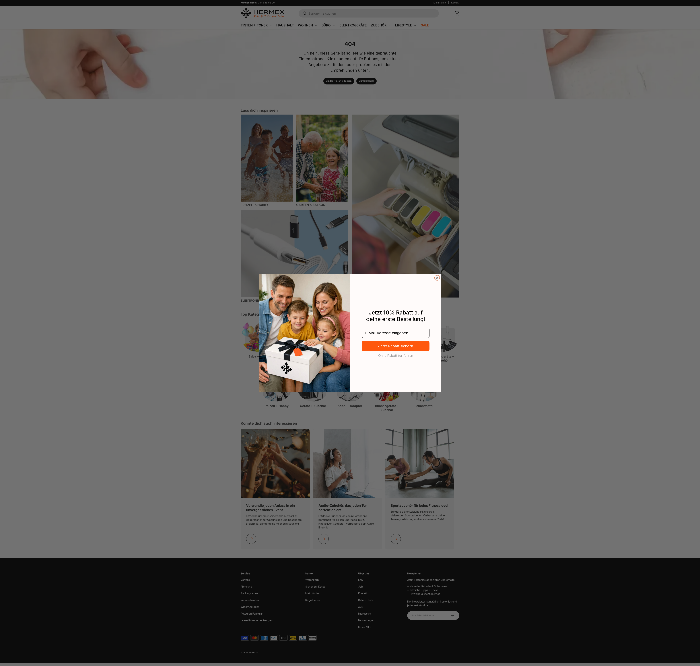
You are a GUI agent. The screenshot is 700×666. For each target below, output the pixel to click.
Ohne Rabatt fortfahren (395, 355)
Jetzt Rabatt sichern (395, 346)
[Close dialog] (437, 277)
